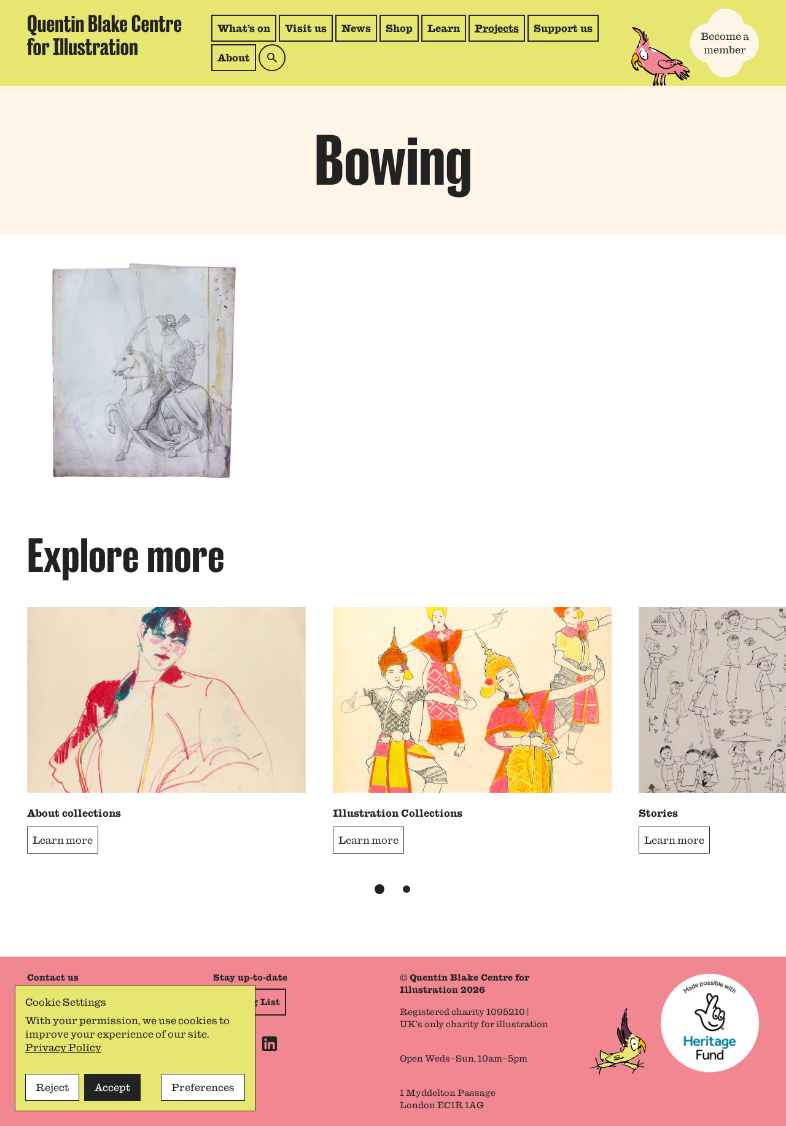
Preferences (203, 1087)
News (356, 28)
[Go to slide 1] (379, 889)
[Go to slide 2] (406, 889)
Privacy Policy (63, 1047)
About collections (74, 813)
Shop (402, 31)
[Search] (272, 57)
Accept (112, 1087)
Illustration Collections (397, 813)
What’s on (243, 28)
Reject (52, 1087)
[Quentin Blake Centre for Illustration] (104, 35)
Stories (658, 813)
